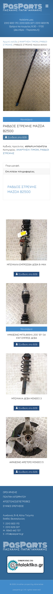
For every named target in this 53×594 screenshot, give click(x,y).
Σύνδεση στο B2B (17, 137)
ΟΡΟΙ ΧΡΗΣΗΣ (10, 492)
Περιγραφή (12, 165)
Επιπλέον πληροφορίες (19, 171)
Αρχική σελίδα (10, 41)
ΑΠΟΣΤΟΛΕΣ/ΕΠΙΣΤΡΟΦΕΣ (16, 501)
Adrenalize (38, 584)
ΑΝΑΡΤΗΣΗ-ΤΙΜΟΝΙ (28, 41)
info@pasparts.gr (15, 533)
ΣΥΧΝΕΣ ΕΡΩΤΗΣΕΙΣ (13, 506)
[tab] (26, 166)
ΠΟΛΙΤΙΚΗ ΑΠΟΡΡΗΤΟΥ (14, 496)
